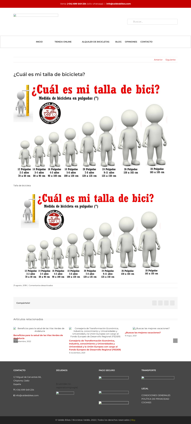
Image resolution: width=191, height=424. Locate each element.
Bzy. (133, 420)
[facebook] (57, 377)
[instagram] (62, 377)
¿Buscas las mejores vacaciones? (143, 332)
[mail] (81, 377)
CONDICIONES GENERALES (155, 395)
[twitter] (66, 377)
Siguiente (170, 59)
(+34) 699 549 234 (76, 3)
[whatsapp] (76, 377)
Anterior (158, 59)
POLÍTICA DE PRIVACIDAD (155, 399)
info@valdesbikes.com (118, 3)
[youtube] (71, 377)
